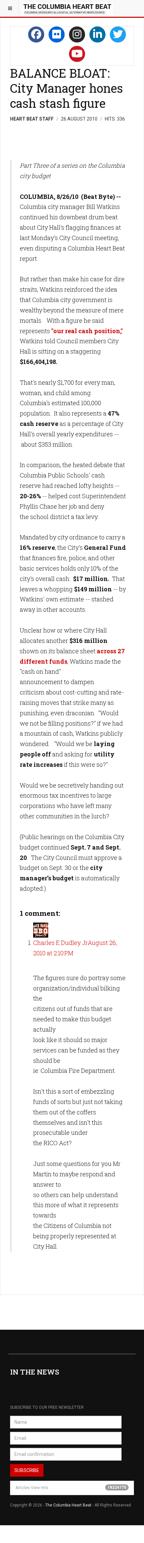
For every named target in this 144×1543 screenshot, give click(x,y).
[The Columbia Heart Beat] (67, 8)
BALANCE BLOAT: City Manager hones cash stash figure (66, 88)
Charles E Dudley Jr (60, 943)
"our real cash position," (87, 331)
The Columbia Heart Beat (68, 1505)
